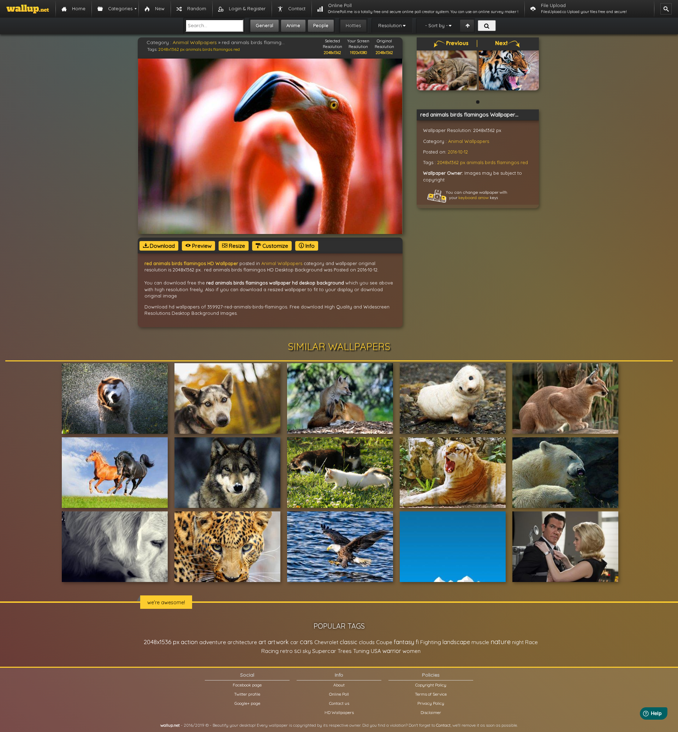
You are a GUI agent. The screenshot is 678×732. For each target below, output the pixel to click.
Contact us (339, 703)
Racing (270, 651)
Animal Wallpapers (195, 42)
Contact (443, 725)
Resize (236, 245)
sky (307, 651)
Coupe (384, 642)
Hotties (353, 25)
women (412, 651)
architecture (242, 642)
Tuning (361, 651)
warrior (391, 650)
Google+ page (247, 703)
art (262, 642)
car (294, 642)
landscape (456, 642)
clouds (367, 642)
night (518, 642)
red (236, 49)
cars (306, 642)
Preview (201, 245)
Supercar (324, 650)
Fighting (430, 642)
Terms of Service (431, 694)
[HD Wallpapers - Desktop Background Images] (27, 9)
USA (376, 651)
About (339, 685)
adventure (212, 642)
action (189, 642)
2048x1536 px (161, 642)
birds (207, 49)
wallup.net (170, 725)
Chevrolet (326, 642)
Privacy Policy (430, 703)
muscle (480, 642)
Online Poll (339, 694)
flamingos (222, 49)
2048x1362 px (171, 49)
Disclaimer (431, 712)
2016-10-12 (458, 152)
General (264, 25)
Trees (345, 651)
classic (348, 642)
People (320, 25)
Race (531, 642)
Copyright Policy (430, 685)
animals (193, 49)
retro (286, 651)
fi (417, 642)
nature (500, 641)
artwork (278, 642)
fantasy (404, 642)
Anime (293, 25)
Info (309, 245)
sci (297, 650)
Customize (274, 245)
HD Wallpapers (339, 712)
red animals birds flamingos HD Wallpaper (191, 263)
